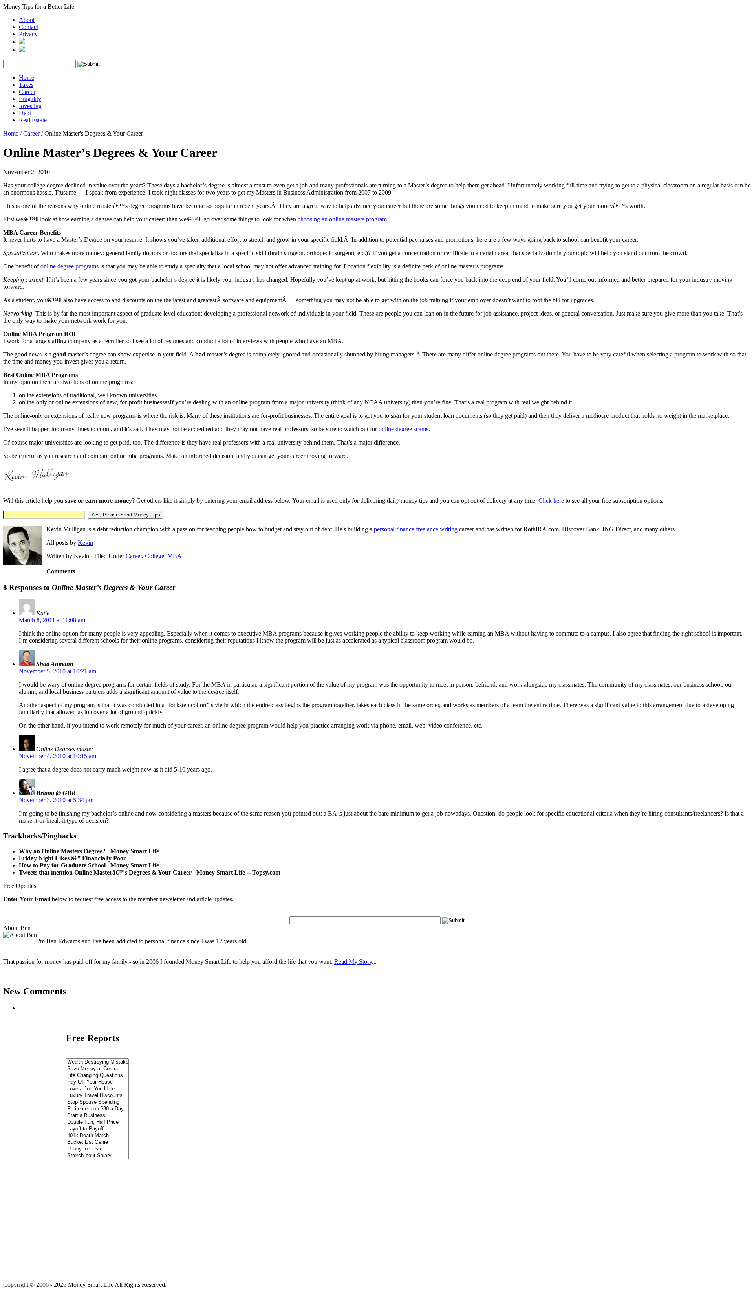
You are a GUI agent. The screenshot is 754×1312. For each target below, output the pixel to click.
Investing (30, 106)
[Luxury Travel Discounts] (97, 1095)
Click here (551, 500)
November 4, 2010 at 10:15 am (57, 756)
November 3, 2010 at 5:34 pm (56, 800)
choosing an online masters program (342, 219)
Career (27, 91)
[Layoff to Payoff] (97, 1129)
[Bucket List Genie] (97, 1142)
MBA (174, 556)
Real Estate (33, 120)
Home (26, 77)
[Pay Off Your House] (97, 1082)
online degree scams (403, 429)
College (154, 556)
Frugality (30, 99)
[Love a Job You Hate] (97, 1089)
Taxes (26, 84)
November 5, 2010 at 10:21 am (57, 671)
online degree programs (69, 266)
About (27, 20)
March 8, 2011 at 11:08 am (52, 620)
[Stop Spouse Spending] (97, 1102)
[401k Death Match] (97, 1135)
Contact (28, 27)
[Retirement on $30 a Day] (97, 1109)
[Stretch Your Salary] (97, 1155)
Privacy (28, 34)
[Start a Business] (97, 1115)
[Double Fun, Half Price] (97, 1122)
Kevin (85, 542)
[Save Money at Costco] (97, 1069)
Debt (25, 113)
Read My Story (353, 961)
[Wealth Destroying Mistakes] (97, 1062)
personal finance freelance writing (416, 529)
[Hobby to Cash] (97, 1149)
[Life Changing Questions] (97, 1075)
